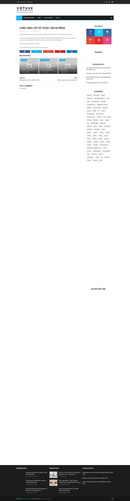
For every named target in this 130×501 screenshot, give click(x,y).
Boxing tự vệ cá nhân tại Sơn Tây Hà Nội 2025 (98, 73)
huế (104, 117)
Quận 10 (89, 132)
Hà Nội (94, 110)
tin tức (105, 148)
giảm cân (105, 107)
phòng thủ (89, 129)
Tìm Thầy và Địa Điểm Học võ (94, 148)
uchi (88, 154)
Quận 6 (106, 135)
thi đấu (108, 141)
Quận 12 (102, 132)
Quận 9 (100, 138)
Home (17, 2)
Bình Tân (89, 95)
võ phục (89, 160)
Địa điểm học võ (91, 104)
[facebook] (104, 2)
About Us (23, 2)
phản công (107, 126)
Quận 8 (94, 138)
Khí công (89, 120)
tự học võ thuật (106, 151)
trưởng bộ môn (96, 151)
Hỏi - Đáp (99, 117)
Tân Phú (102, 141)
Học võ (103, 110)
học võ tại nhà (90, 114)
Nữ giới (100, 126)
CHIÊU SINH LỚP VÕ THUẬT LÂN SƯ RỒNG (67, 69)
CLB (108, 98)
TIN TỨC (89, 151)
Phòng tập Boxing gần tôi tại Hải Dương (97, 82)
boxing (103, 95)
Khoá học (37, 31)
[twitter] (107, 2)
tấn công (96, 141)
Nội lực (95, 126)
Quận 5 (100, 135)
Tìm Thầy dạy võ (104, 145)
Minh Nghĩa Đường (29, 17)
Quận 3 (89, 135)
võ (101, 157)
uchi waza (94, 154)
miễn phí (89, 126)
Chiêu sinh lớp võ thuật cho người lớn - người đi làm (28, 69)
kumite (107, 120)
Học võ (58, 17)
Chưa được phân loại (100, 98)
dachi (88, 101)
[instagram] (112, 2)
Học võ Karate (48, 17)
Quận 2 (108, 132)
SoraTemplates (27, 498)
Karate (108, 117)
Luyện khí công (94, 123)
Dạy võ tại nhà (95, 101)
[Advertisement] (81, 10)
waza (100, 160)
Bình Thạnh (96, 95)
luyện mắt (102, 123)
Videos (97, 157)
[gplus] (109, 2)
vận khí (100, 154)
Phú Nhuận (97, 129)
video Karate (90, 157)
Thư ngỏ (95, 145)
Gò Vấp (89, 110)
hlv (99, 110)
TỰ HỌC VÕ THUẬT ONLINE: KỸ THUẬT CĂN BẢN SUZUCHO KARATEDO (48, 68)
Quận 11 (96, 132)
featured (89, 107)
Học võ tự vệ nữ (45, 60)
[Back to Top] (112, 498)
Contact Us (29, 2)
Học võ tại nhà (99, 114)
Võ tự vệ (95, 160)
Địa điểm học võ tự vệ (102, 104)
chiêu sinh (89, 98)
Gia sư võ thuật (97, 107)
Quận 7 (89, 138)
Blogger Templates (45, 498)
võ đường (107, 157)
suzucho (106, 138)
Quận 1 (103, 129)
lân (88, 123)
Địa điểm (103, 101)
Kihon (101, 120)
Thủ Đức (89, 145)
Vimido (39, 17)
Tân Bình (89, 141)
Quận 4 (94, 135)
